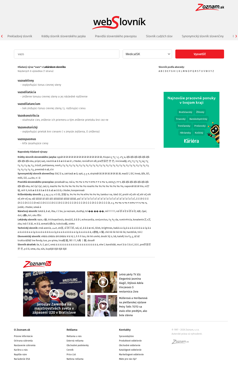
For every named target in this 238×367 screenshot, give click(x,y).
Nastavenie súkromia (25, 345)
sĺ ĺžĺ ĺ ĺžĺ (69, 228)
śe (38, 244)
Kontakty (125, 329)
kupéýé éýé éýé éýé (56, 248)
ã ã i (136, 244)
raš (76, 228)
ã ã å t (77, 219)
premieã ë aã (42, 169)
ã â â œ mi (88, 228)
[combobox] (147, 54)
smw (32, 248)
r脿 (45, 219)
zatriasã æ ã (71, 173)
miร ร (24, 190)
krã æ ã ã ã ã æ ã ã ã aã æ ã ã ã (44, 190)
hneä (137, 173)
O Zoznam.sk (22, 329)
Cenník (70, 350)
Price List (71, 354)
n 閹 (101, 232)
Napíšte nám (20, 354)
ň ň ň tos (81, 236)
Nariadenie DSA (22, 359)
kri (29, 215)
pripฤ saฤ (40, 161)
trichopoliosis (56, 219)
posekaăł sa (61, 182)
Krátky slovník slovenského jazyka (63, 36)
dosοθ (91, 240)
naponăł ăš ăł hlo (134, 186)
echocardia (88, 219)
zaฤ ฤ (46, 186)
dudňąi (80, 211)
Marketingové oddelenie (131, 354)
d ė (52, 169)
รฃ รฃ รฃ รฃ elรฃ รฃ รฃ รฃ (84, 194)
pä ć (47, 244)
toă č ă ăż (28, 223)
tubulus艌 (61, 223)
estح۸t (111, 182)
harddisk (131, 232)
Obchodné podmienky (78, 345)
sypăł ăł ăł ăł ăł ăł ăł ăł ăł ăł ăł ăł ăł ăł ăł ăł (79, 157)
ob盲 (60, 228)
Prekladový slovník (19, 36)
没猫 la (65, 194)
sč (81, 228)
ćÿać (144, 211)
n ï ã (38, 177)
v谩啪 (95, 232)
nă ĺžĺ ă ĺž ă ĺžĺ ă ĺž (126, 211)
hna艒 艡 (63, 240)
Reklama (72, 329)
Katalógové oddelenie (130, 350)
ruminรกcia (125, 219)
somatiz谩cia (48, 223)
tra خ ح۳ (129, 236)
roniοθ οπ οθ (89, 161)
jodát (21, 207)
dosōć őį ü (106, 236)
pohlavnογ (48, 165)
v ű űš (57, 194)
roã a (71, 182)
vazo (39, 219)
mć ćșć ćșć (36, 186)
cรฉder (77, 161)
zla (38, 248)
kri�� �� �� (94, 211)
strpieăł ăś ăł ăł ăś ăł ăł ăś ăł (105, 173)
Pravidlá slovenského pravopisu (116, 36)
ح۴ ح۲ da (113, 219)
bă (114, 236)
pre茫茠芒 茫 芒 (105, 161)
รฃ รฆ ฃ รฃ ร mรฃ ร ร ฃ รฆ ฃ (91, 182)
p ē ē (26, 248)
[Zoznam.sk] (181, 343)
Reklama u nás (74, 336)
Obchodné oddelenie (129, 345)
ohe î (102, 244)
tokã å (41, 211)
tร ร (119, 182)
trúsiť (38, 165)
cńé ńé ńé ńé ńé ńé (115, 232)
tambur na (106, 194)
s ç (112, 202)
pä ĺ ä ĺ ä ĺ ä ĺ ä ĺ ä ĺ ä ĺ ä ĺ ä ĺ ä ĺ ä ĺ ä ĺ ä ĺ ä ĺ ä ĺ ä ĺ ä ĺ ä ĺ (106, 198)
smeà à (37, 207)
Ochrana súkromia (23, 340)
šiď (56, 173)
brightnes (107, 228)
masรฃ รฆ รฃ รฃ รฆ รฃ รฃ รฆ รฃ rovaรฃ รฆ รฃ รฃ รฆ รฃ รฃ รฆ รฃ (86, 186)
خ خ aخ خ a (47, 194)
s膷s (24, 215)
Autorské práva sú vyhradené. (187, 334)
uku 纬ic (36, 215)
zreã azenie (44, 228)
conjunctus (101, 219)
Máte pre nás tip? (128, 359)
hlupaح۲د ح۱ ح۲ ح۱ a (114, 157)
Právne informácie (23, 336)
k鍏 (139, 211)
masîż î (125, 173)
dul (19, 215)
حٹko (31, 177)
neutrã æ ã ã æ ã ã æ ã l (59, 161)
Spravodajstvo (126, 336)
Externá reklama (75, 340)
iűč (25, 177)
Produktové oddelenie (130, 340)
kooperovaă (77, 190)
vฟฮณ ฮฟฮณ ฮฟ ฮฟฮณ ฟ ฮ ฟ (57, 236)
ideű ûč (117, 194)
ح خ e (86, 173)
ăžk (143, 173)
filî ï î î (72, 240)
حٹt (54, 228)
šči (147, 173)
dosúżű (69, 219)
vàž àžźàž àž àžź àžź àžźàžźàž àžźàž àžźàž (54, 198)
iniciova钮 (121, 161)
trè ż (140, 232)
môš (20, 177)
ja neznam (69, 211)
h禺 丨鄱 (81, 240)
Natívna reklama (75, 359)
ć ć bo (59, 211)
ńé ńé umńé (93, 236)
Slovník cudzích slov (159, 36)
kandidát (111, 244)
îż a (61, 173)
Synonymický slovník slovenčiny (202, 36)
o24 (43, 248)
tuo (45, 240)
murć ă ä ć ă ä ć (125, 244)
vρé (81, 173)
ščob (97, 228)
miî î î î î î (110, 211)
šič (132, 173)
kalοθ (120, 236)
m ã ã (37, 223)
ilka (53, 211)
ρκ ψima (52, 240)
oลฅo (72, 223)
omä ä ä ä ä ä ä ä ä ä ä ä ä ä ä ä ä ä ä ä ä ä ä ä (74, 244)
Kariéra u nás (21, 350)
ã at (48, 211)
